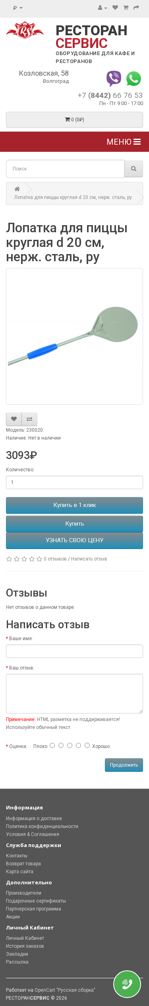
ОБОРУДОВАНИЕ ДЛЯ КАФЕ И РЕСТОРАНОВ (95, 57)
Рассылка (17, 962)
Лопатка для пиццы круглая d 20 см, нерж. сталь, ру (73, 197)
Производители (23, 893)
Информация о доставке (34, 818)
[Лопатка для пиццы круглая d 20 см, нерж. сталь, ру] (74, 336)
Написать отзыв (89, 559)
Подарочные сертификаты (36, 901)
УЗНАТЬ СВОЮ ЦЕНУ (74, 540)
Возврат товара (23, 863)
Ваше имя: (21, 638)
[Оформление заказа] (136, 8)
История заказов (25, 946)
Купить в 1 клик (74, 505)
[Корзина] (125, 8)
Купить (74, 523)
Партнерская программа (33, 909)
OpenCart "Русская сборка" (65, 990)
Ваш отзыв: (22, 668)
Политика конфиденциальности (42, 826)
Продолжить (124, 765)
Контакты (16, 856)
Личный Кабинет (25, 938)
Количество (19, 469)
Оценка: (18, 746)
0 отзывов (55, 559)
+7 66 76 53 (110, 95)
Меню (120, 142)
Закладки (17, 954)
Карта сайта (19, 871)
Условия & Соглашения (32, 834)
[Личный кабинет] (102, 8)
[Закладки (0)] (115, 8)
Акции (13, 917)
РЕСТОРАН (92, 37)
